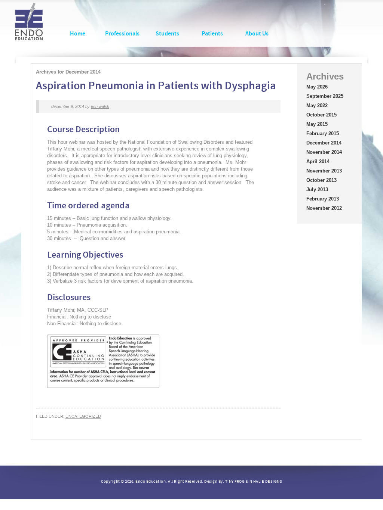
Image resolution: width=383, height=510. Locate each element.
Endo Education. (151, 481)
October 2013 (321, 180)
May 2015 (317, 124)
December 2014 (323, 143)
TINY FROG (235, 481)
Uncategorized (83, 416)
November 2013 (324, 171)
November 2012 (324, 208)
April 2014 (318, 161)
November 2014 (324, 152)
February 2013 (322, 199)
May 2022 (317, 105)
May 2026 (317, 87)
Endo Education (29, 25)
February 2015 (322, 133)
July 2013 (317, 189)
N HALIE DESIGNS (265, 481)
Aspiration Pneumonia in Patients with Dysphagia (156, 85)
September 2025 (324, 96)
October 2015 (321, 115)
